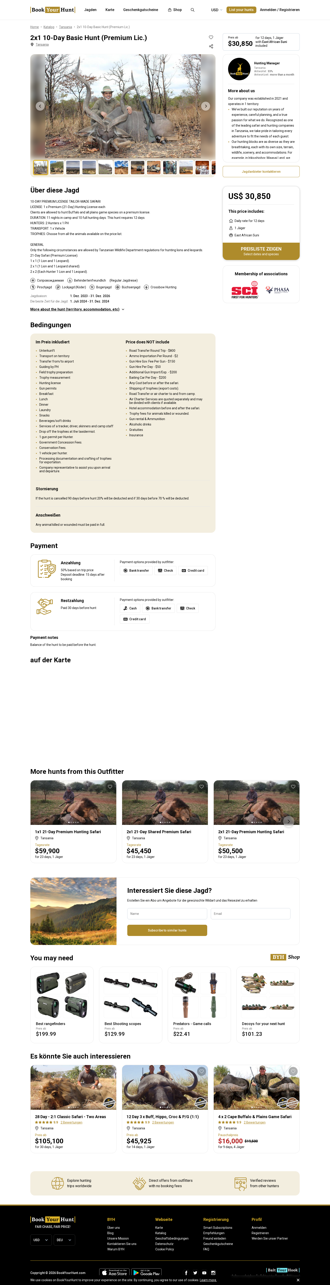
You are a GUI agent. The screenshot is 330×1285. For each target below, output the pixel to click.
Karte (159, 1227)
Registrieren (289, 10)
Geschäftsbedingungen (172, 1238)
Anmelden (268, 10)
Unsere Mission (118, 1238)
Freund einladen (214, 1238)
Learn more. (208, 1280)
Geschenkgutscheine (218, 1244)
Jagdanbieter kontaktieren (261, 171)
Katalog (160, 1233)
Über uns (113, 1227)
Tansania (42, 44)
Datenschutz (164, 1244)
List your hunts (241, 10)
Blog (110, 1233)
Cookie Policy (164, 1249)
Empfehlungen (213, 1233)
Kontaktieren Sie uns (121, 1244)
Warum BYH (115, 1249)
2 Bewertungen (71, 1122)
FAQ (206, 1249)
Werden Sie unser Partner (270, 1238)
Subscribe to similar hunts (167, 930)
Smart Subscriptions (217, 1227)
